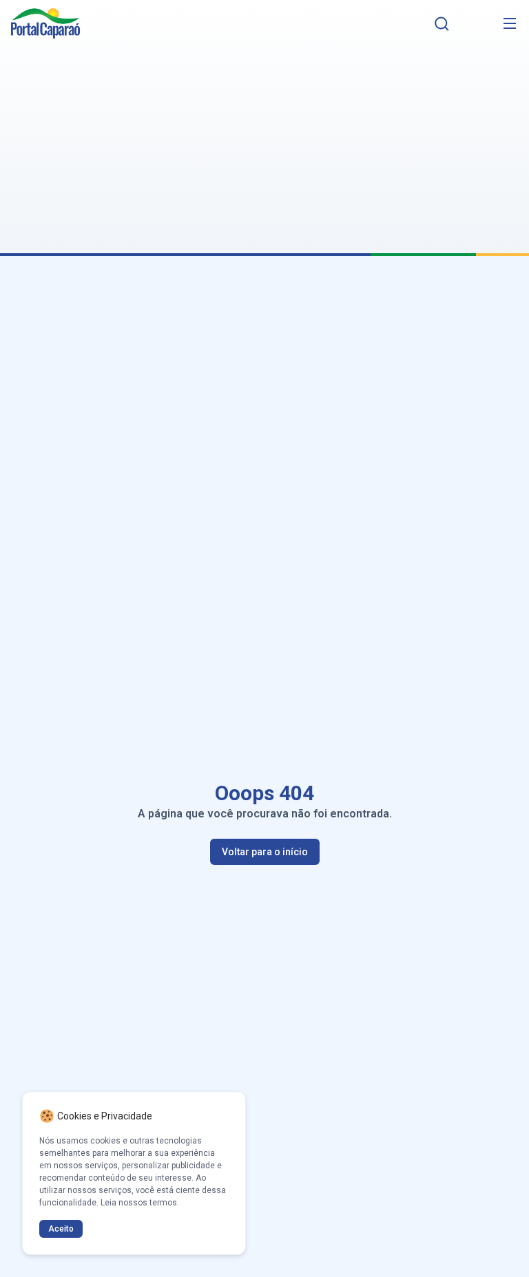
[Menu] (509, 23)
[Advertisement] (264, 141)
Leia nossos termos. (140, 1203)
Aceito (61, 1229)
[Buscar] (441, 23)
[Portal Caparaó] (45, 23)
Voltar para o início (265, 851)
